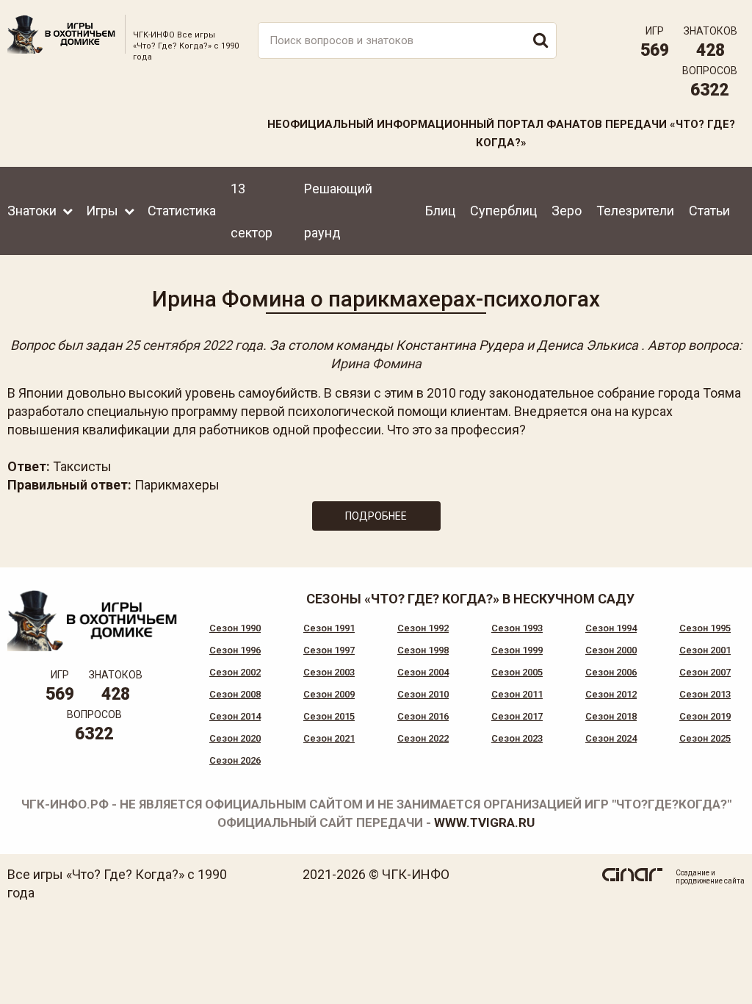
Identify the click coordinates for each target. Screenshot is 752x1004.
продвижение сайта (710, 881)
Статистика (182, 210)
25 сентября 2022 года (194, 345)
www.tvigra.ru (484, 822)
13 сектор (251, 210)
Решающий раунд (338, 210)
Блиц (440, 210)
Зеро (567, 210)
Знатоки (32, 210)
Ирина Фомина (376, 363)
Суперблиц (503, 210)
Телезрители (635, 210)
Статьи (709, 210)
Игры (102, 210)
